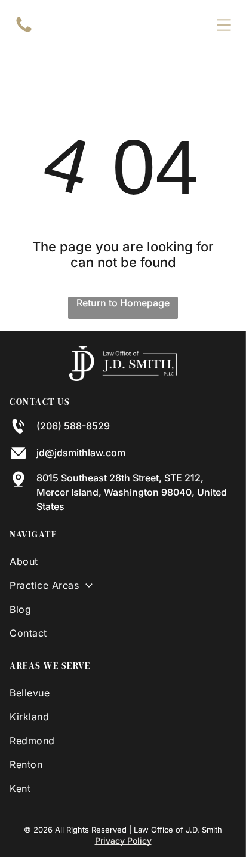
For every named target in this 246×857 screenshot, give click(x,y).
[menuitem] (123, 561)
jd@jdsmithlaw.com (80, 453)
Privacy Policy (123, 841)
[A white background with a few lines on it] (23, 31)
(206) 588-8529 (73, 426)
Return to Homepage (123, 303)
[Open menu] (224, 25)
